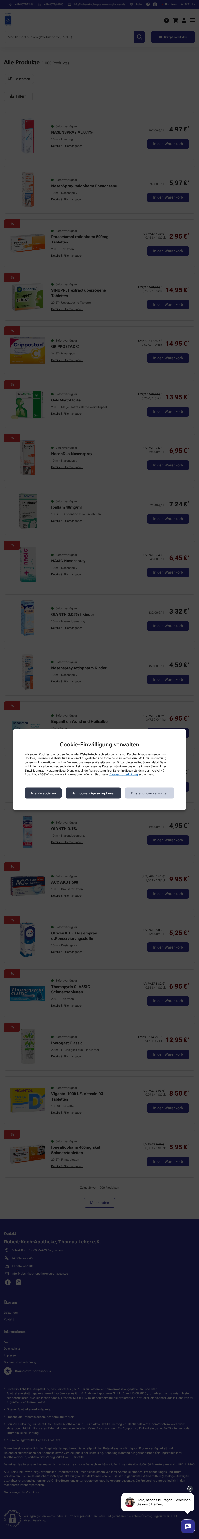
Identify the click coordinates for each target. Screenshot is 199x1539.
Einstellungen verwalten (149, 793)
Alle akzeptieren (43, 793)
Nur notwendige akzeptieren (93, 793)
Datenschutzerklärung (123, 774)
